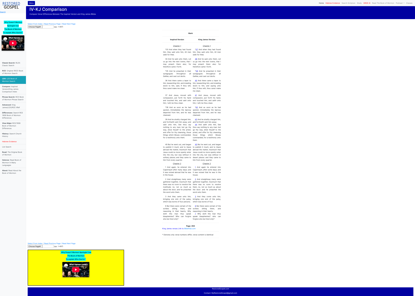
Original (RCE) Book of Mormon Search (12, 72)
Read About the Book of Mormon (11, 171)
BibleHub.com (190, 228)
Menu (31, 3)
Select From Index (35, 24)
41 (196, 95)
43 (196, 119)
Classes (409, 3)
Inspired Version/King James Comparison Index (10, 89)
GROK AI (366, 3)
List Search (6, 147)
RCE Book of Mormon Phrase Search (13, 98)
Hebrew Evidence (9, 141)
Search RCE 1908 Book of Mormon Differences (12, 115)
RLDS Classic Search (11, 64)
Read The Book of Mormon (383, 3)
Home (322, 3)
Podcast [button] (399, 3)
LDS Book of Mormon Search (9, 80)
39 (197, 71)
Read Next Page (68, 24)
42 (197, 107)
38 (196, 59)
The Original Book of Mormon (12, 153)
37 (197, 49)
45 (196, 144)
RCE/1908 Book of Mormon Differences (11, 125)
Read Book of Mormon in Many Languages (11, 162)
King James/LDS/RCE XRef (11, 106)
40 (196, 80)
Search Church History (11, 135)
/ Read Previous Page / (52, 24)
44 (196, 124)
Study (359, 3)
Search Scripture (348, 3)
